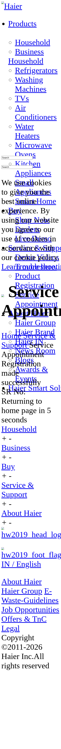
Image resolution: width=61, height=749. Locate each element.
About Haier (21, 513)
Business (29, 51)
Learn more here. (29, 266)
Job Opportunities (30, 609)
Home (12, 335)
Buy (8, 466)
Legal (10, 628)
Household (32, 42)
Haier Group (35, 322)
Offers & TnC (24, 618)
